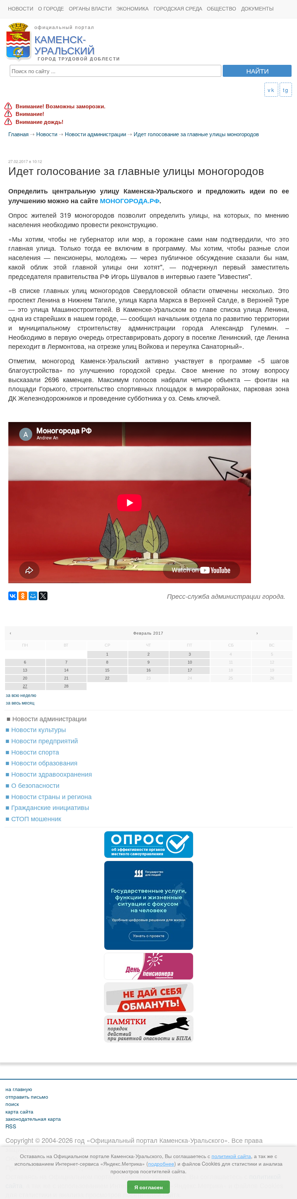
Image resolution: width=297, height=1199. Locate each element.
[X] (43, 596)
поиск (12, 1103)
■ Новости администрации (47, 718)
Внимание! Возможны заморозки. (60, 106)
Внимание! (30, 114)
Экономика (132, 8)
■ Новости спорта (32, 751)
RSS (10, 1126)
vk (271, 89)
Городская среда (178, 8)
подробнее (161, 1163)
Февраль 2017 (148, 633)
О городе (51, 8)
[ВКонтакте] (12, 596)
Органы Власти (90, 8)
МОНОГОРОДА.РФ (129, 200)
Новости (20, 8)
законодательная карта (33, 1118)
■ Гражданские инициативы (47, 807)
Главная (18, 134)
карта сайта (19, 1111)
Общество (221, 8)
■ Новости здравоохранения (48, 773)
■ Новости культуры (35, 729)
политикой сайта (231, 1156)
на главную (18, 1089)
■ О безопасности (32, 785)
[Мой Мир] (33, 596)
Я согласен (148, 1187)
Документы (257, 8)
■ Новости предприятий (41, 740)
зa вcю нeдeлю (21, 695)
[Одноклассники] (22, 596)
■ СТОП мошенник (33, 818)
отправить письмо (26, 1096)
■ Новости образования (41, 762)
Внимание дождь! (39, 122)
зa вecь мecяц (20, 702)
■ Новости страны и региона (48, 796)
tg (286, 89)
